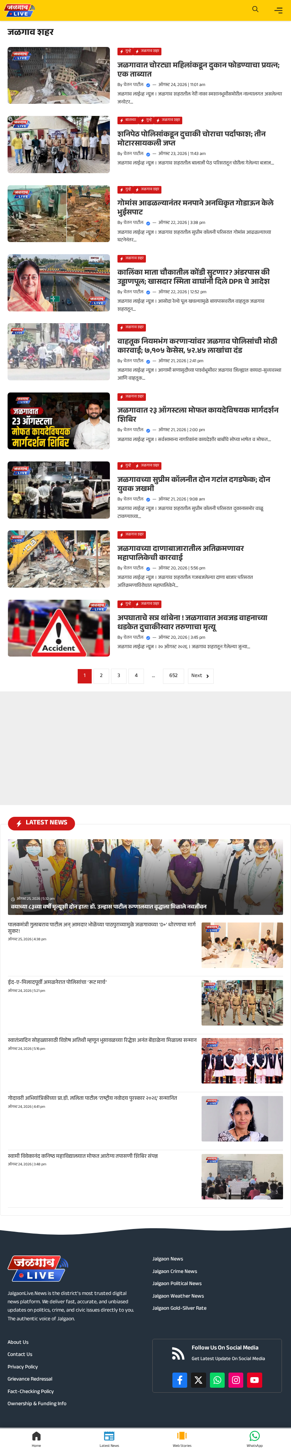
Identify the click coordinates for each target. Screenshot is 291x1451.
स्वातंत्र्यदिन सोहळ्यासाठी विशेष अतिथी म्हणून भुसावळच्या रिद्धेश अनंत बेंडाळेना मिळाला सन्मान (102, 1041)
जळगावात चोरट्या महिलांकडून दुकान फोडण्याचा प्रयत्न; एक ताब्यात (198, 71)
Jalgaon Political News (177, 1284)
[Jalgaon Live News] (19, 10)
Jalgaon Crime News (174, 1272)
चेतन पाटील (134, 85)
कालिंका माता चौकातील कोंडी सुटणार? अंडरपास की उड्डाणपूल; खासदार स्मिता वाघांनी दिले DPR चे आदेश (193, 278)
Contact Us (20, 1355)
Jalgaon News (167, 1260)
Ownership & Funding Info (37, 1404)
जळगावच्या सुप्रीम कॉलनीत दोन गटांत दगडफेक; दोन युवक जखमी (193, 485)
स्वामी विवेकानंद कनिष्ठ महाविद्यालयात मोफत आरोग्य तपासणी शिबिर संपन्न (83, 1157)
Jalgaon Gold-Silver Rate (179, 1309)
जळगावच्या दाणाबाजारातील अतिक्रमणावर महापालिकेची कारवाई (180, 554)
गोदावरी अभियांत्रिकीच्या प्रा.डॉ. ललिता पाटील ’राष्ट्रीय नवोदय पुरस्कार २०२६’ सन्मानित (92, 1099)
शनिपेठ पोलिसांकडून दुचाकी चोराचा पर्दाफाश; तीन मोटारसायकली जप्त (191, 140)
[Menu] (278, 11)
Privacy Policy (23, 1367)
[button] (255, 10)
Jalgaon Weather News (178, 1297)
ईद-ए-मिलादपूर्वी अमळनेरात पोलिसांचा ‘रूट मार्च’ (57, 983)
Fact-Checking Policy (31, 1392)
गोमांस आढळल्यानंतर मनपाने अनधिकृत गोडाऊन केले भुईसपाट (195, 209)
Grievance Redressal (30, 1380)
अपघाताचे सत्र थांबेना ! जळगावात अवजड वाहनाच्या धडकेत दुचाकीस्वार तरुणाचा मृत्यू (192, 624)
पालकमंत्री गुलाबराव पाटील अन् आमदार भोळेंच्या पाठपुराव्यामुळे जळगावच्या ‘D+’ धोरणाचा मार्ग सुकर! (102, 929)
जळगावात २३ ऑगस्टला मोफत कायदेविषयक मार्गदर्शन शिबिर (197, 416)
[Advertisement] (145, 738)
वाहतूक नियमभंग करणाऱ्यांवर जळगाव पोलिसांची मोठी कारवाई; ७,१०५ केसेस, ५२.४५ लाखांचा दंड (197, 347)
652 (173, 676)
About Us (18, 1343)
